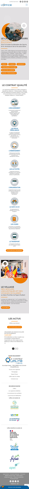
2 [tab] (14, 348)
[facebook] (20, 1)
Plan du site (22, 474)
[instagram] (27, 1)
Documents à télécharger (14, 474)
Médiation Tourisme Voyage (10, 475)
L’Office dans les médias (14, 376)
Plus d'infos (5, 307)
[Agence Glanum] (17, 483)
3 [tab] (16, 348)
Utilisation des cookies (8, 477)
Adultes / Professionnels (9, 73)
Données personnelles (14, 478)
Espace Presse (14, 374)
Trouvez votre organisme (14, 369)
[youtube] (23, 1)
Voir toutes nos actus (14, 327)
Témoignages (14, 371)
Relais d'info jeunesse (8, 70)
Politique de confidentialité (18, 477)
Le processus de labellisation (14, 395)
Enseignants (21, 64)
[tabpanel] (14, 337)
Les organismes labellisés (14, 391)
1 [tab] (12, 348)
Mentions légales (19, 475)
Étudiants (12, 64)
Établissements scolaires (9, 67)
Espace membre (6, 474)
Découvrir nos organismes (14, 250)
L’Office (14, 388)
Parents (4, 64)
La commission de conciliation (14, 393)
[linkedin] (25, 1)
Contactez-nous (14, 378)
